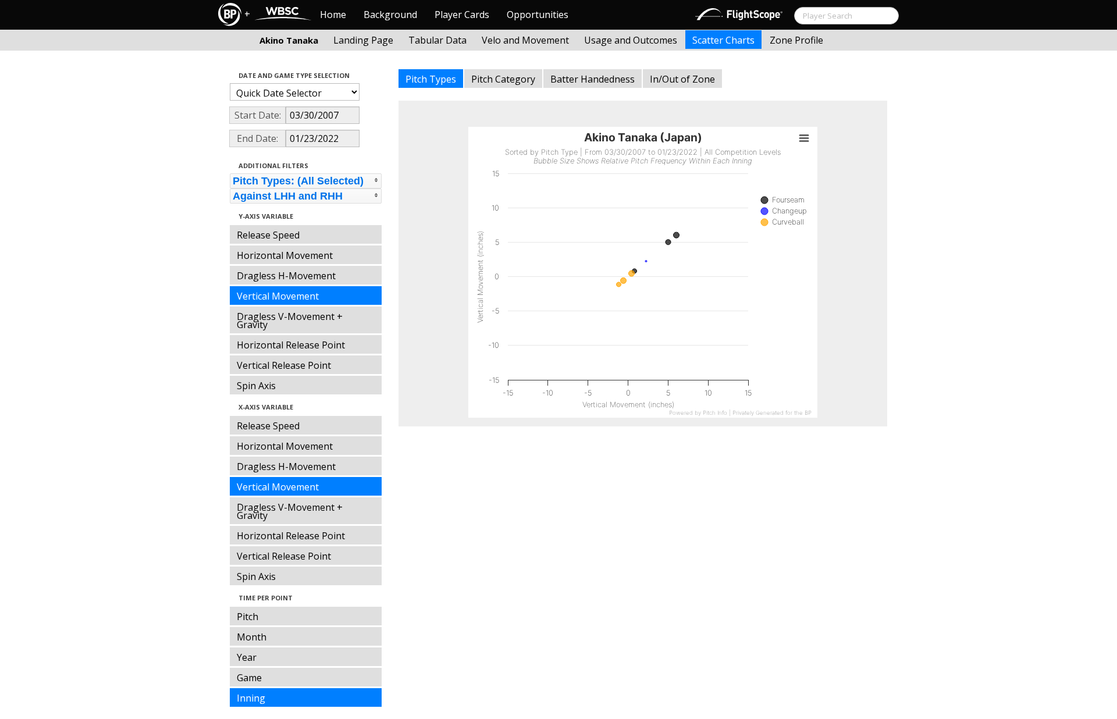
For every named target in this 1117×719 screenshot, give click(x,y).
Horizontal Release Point (291, 345)
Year (247, 657)
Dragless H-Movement (286, 275)
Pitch (247, 616)
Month (251, 637)
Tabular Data (437, 40)
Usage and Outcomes (630, 40)
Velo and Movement (525, 40)
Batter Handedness (592, 79)
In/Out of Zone (682, 79)
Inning (251, 698)
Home (333, 14)
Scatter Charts (723, 40)
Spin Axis (256, 385)
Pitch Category (503, 79)
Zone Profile (796, 40)
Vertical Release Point (284, 365)
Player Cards (462, 14)
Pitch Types (430, 79)
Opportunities (537, 14)
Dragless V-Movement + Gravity (290, 320)
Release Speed (268, 235)
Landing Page (363, 40)
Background (390, 14)
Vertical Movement (278, 296)
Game (249, 677)
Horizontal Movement (285, 255)
